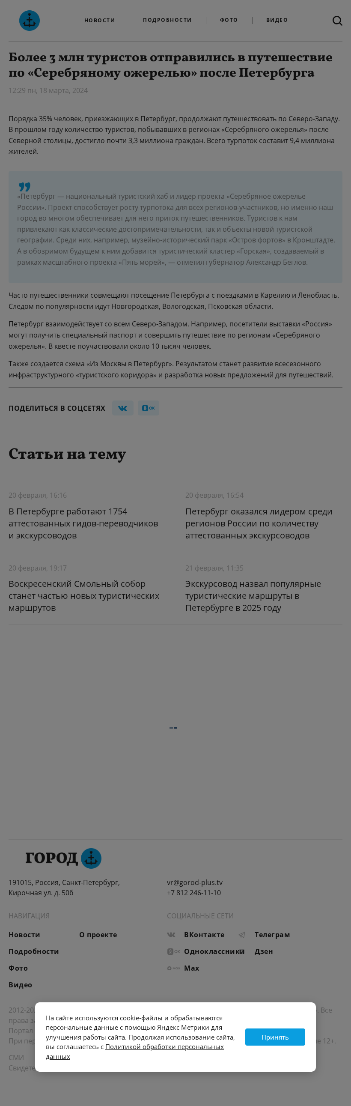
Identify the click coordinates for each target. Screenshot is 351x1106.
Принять (275, 1037)
